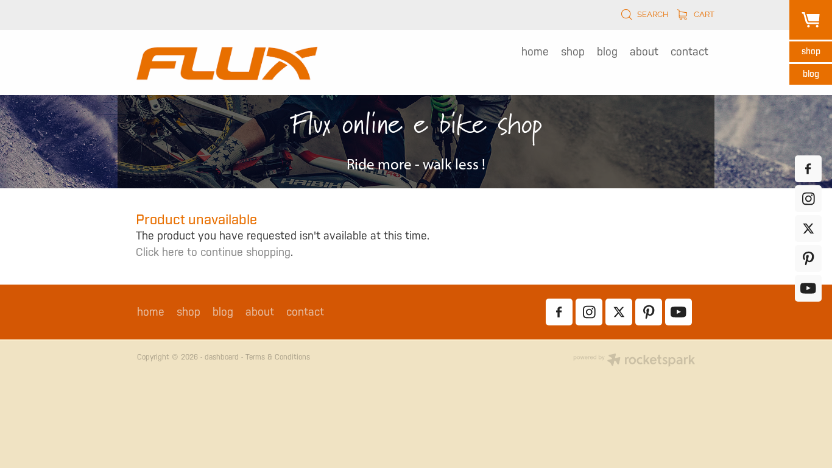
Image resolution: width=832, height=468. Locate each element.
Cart (703, 13)
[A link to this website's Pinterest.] (808, 258)
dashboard (222, 357)
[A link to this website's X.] (808, 228)
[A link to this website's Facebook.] (808, 168)
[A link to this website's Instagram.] (808, 198)
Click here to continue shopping (213, 252)
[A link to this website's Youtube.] (808, 288)
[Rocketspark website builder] (634, 361)
